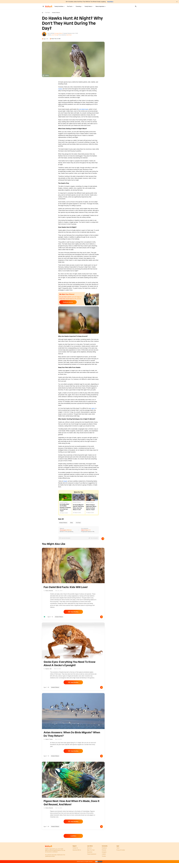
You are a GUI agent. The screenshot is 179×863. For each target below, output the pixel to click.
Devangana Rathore (58, 33)
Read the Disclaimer (65, 538)
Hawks (60, 88)
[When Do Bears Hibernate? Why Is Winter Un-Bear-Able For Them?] (91, 497)
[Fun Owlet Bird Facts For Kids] (73, 565)
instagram (104, 852)
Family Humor (88, 6)
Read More (110, 1)
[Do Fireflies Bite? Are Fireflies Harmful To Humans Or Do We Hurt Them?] (65, 497)
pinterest (104, 850)
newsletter (89, 852)
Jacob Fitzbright (55, 34)
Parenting (78, 6)
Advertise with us (77, 850)
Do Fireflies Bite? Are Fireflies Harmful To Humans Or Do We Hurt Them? (65, 507)
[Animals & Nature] (44, 617)
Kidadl (43, 12)
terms (117, 848)
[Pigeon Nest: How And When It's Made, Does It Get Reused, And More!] (73, 779)
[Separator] (102, 538)
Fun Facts (69, 6)
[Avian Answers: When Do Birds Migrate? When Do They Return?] (73, 710)
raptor (93, 408)
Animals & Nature (64, 502)
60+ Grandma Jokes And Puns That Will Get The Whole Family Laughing (86, 1)
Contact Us (75, 848)
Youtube (104, 856)
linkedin (104, 854)
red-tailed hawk (83, 109)
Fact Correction (94, 538)
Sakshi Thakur (49, 739)
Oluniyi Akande (49, 590)
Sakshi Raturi (69, 34)
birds (57, 596)
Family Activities (59, 6)
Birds (71, 522)
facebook (104, 848)
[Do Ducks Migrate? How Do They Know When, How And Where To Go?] (78, 497)
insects (83, 601)
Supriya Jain (48, 668)
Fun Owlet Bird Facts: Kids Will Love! (66, 587)
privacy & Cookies (120, 850)
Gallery (47, 75)
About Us (89, 848)
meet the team (91, 850)
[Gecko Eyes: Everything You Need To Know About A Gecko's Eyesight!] (73, 640)
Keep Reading (74, 612)
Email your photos (68, 302)
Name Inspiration (100, 6)
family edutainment (91, 854)
